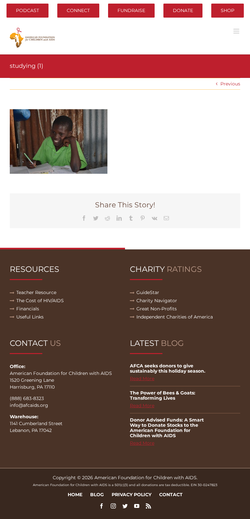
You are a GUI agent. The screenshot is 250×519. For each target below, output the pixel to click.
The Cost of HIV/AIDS (40, 301)
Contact (171, 494)
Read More (142, 378)
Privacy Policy (131, 494)
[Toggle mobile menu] (236, 31)
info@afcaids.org (29, 405)
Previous (230, 84)
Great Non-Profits (156, 309)
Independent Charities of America (174, 317)
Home (75, 494)
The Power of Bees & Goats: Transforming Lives (162, 395)
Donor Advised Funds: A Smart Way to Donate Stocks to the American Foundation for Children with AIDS (167, 427)
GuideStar (147, 292)
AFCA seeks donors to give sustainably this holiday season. (167, 368)
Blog (97, 494)
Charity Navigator (156, 301)
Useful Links (30, 317)
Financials (27, 309)
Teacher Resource (36, 292)
